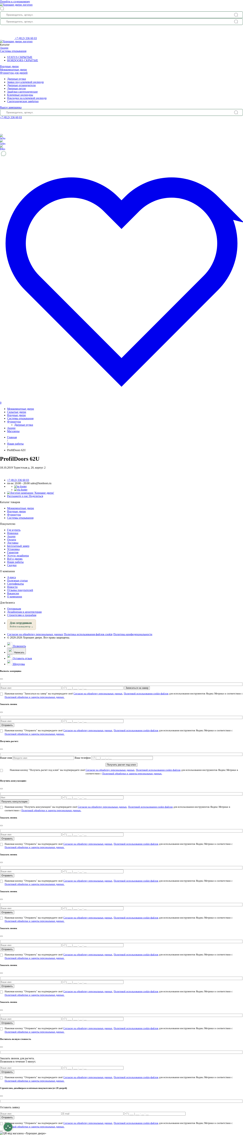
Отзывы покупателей (20, 590)
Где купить (13, 529)
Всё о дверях (15, 558)
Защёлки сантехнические (22, 91)
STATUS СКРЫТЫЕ (19, 57)
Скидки (12, 565)
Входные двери (9, 66)
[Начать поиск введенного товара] (236, 14)
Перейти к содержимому (15, 1)
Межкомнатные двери (13, 69)
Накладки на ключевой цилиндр (27, 98)
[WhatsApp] (2, 136)
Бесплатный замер (18, 545)
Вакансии (13, 593)
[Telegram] (2, 142)
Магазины (13, 431)
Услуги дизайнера (18, 555)
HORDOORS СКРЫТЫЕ (22, 60)
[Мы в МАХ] (121, 153)
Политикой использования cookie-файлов (146, 693)
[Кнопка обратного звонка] (7, 38)
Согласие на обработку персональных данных (35, 634)
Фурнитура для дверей (14, 72)
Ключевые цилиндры (20, 94)
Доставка (12, 542)
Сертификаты (15, 583)
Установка (13, 549)
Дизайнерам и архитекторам (24, 611)
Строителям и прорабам (21, 615)
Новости (12, 586)
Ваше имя (6, 757)
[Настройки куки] (8, 1127)
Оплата (11, 539)
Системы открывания (13, 51)
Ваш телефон (83, 757)
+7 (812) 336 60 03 (26, 38)
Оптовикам (14, 608)
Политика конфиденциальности (132, 634)
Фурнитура (14, 421)
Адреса (11, 577)
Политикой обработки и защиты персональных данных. (35, 697)
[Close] (1, 678)
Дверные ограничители (21, 85)
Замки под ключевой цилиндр (25, 82)
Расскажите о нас (25, 496)
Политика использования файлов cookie (88, 634)
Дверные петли (16, 88)
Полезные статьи (17, 580)
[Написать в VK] (20, 489)
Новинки (12, 533)
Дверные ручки (16, 78)
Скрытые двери (16, 411)
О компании (14, 596)
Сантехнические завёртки (23, 101)
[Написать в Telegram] (20, 486)
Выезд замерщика (11, 107)
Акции (4, 47)
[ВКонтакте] (2, 147)
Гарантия (12, 552)
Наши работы (15, 561)
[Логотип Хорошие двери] (16, 4)
